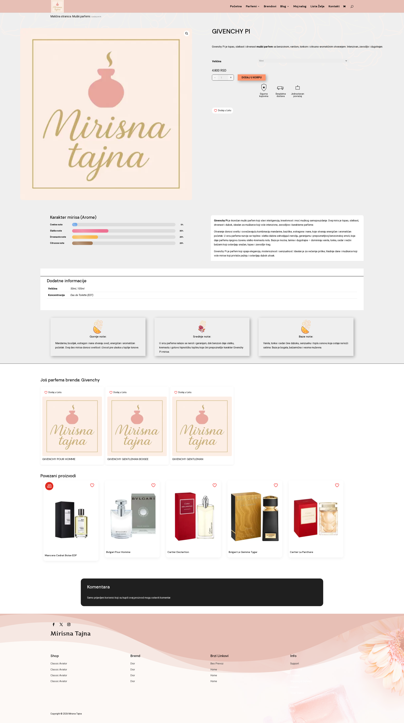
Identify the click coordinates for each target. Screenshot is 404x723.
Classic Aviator (58, 663)
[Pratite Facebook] (53, 624)
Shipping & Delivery (301, 681)
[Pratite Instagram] (69, 624)
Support (294, 663)
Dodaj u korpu (252, 77)
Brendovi (270, 6)
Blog (283, 6)
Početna (236, 6)
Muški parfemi (81, 16)
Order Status (297, 692)
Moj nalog (299, 6)
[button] (187, 33)
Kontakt (334, 6)
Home (213, 669)
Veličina (216, 61)
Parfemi (251, 6)
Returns (294, 687)
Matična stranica (60, 16)
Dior (132, 663)
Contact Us (296, 669)
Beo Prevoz (216, 663)
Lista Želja (317, 6)
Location (295, 675)
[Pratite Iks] (61, 624)
